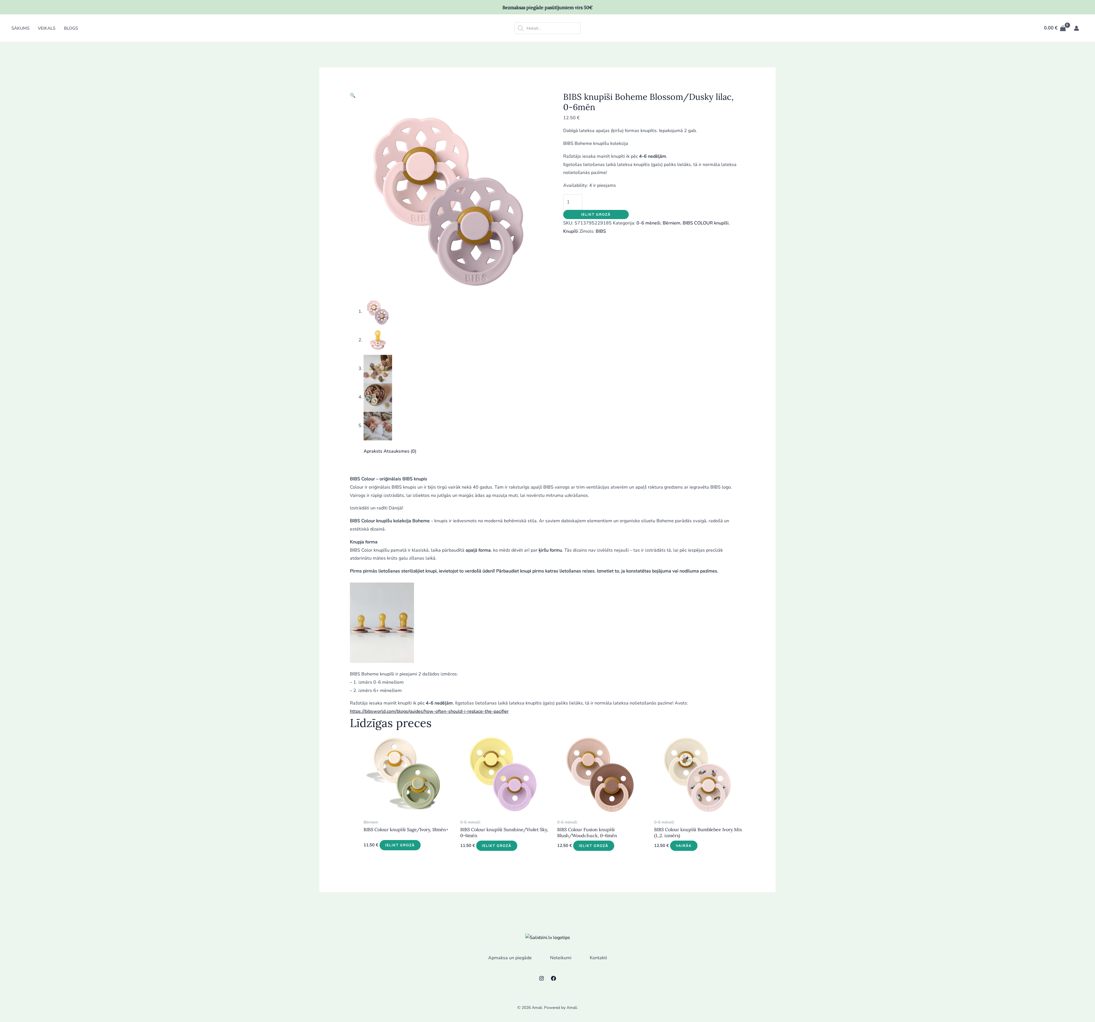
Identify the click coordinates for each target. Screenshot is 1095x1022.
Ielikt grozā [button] (400, 845)
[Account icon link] (1076, 28)
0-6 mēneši (648, 223)
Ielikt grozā (596, 214)
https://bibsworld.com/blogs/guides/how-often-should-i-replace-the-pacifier (429, 711)
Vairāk (684, 845)
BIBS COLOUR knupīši (706, 223)
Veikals (46, 28)
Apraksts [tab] (373, 451)
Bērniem (671, 223)
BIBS (601, 231)
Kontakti (598, 958)
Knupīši (570, 231)
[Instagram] (541, 978)
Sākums (20, 28)
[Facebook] (553, 978)
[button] (353, 95)
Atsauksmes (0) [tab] (400, 451)
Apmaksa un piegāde (510, 958)
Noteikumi (560, 958)
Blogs (71, 28)
